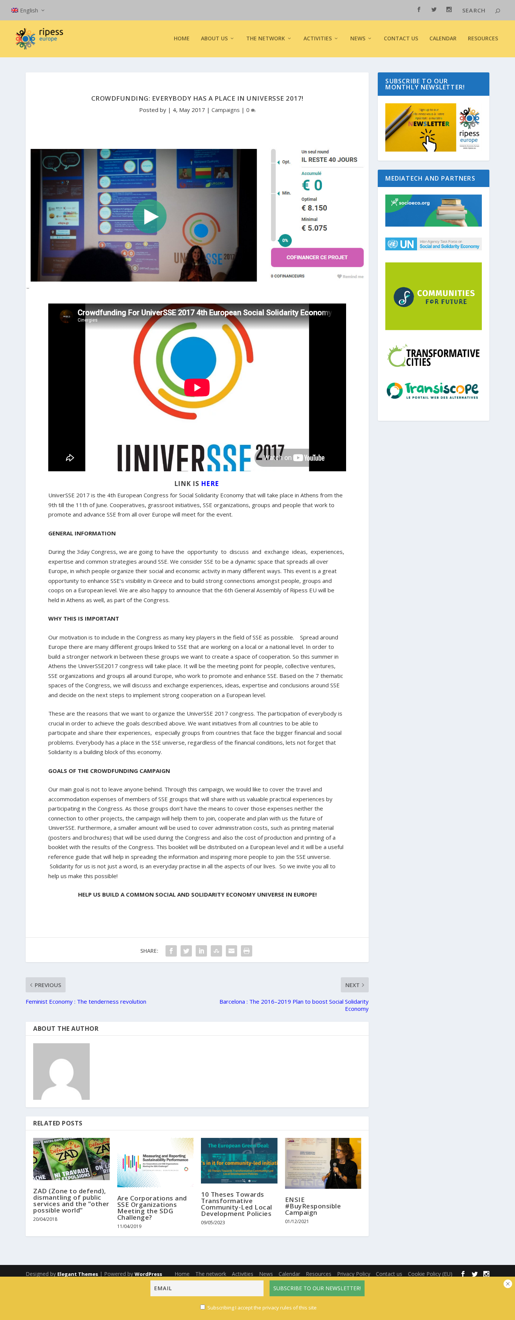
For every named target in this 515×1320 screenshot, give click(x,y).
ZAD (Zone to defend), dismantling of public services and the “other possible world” (71, 1200)
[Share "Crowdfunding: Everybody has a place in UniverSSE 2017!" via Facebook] (171, 950)
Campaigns (226, 109)
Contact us (401, 38)
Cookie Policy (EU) (430, 1273)
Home (182, 38)
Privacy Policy (353, 1273)
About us (214, 38)
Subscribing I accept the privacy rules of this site (262, 1307)
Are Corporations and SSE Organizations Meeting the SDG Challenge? (152, 1208)
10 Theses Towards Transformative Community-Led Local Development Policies (236, 1204)
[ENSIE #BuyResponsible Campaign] (323, 1163)
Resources (483, 38)
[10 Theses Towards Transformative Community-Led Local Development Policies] (239, 1161)
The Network (265, 38)
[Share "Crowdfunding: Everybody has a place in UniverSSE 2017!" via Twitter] (186, 950)
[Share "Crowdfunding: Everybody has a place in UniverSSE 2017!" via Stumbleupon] (216, 950)
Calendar (443, 38)
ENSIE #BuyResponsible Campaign (313, 1206)
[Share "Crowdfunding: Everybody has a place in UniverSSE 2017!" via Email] (231, 950)
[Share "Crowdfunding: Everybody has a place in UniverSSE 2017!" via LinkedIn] (201, 950)
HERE (211, 483)
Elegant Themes (77, 1274)
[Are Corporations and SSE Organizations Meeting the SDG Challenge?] (155, 1162)
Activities (317, 38)
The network (210, 1273)
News (266, 1273)
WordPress (148, 1274)
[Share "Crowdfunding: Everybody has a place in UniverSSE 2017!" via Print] (246, 950)
